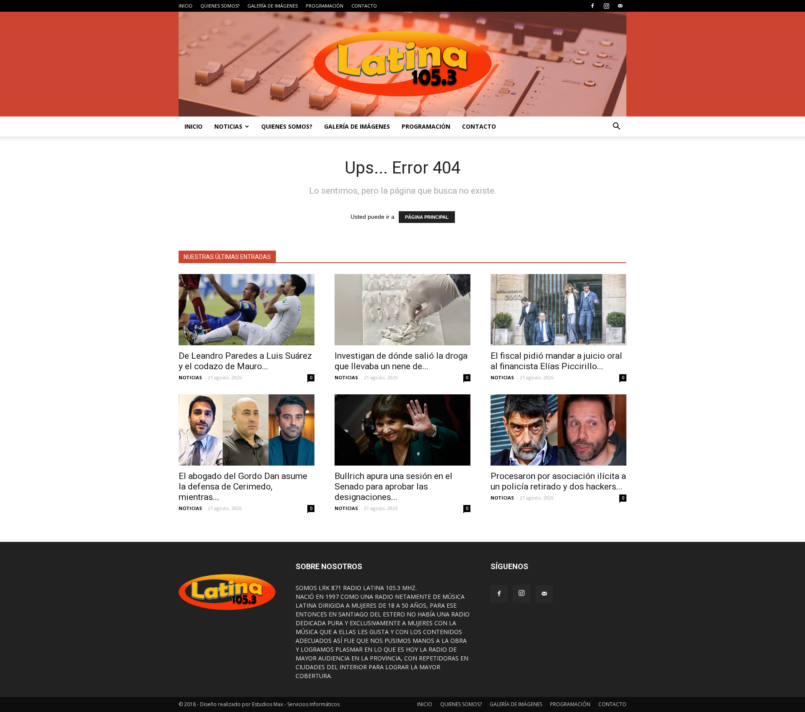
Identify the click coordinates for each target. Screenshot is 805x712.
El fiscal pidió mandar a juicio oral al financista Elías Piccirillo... (556, 361)
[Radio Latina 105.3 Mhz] (402, 64)
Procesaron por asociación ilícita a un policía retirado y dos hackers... (558, 481)
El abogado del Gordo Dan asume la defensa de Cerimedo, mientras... (243, 486)
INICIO (185, 6)
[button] (616, 127)
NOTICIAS (228, 126)
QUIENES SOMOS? (219, 6)
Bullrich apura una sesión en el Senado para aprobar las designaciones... (393, 486)
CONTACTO (364, 6)
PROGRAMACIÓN (324, 6)
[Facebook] (592, 6)
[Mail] (620, 6)
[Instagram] (606, 6)
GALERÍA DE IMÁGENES (272, 6)
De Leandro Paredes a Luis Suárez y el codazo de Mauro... (245, 361)
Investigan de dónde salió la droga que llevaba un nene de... (401, 361)
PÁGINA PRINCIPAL (427, 217)
